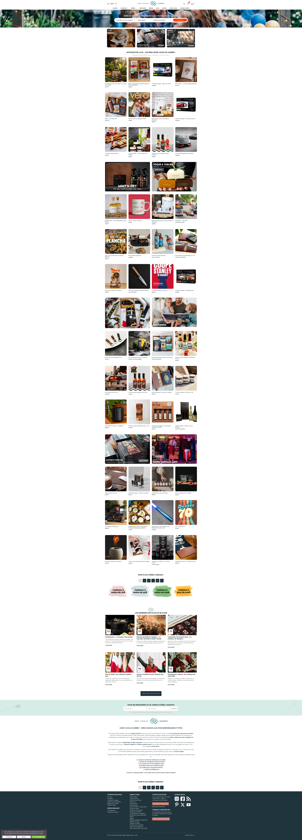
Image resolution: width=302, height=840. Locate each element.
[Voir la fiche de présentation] (116, 69)
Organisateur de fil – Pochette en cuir (185, 561)
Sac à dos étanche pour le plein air (137, 357)
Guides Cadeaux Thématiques (137, 813)
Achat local (173, 8)
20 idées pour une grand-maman (152, 767)
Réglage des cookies (112, 803)
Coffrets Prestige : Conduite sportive (185, 118)
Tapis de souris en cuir (111, 493)
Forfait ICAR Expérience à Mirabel (184, 153)
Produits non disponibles (136, 810)
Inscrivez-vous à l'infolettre (136, 825)
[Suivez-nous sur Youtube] (188, 804)
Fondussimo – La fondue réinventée (119, 637)
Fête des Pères (133, 803)
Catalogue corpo (160, 819)
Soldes (164, 8)
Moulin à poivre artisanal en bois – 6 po (138, 425)
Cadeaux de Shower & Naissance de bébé (152, 760)
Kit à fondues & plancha (134, 255)
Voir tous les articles (151, 693)
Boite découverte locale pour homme (162, 357)
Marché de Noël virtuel (135, 800)
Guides (133, 8)
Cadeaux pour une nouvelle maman (152, 765)
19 (157, 580)
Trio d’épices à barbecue (111, 526)
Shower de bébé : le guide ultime (138, 806)
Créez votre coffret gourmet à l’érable (138, 561)
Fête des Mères (134, 805)
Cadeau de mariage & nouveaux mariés (152, 761)
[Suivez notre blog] (188, 798)
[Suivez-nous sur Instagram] (177, 798)
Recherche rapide (134, 808)
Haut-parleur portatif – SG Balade (114, 425)
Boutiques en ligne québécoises (138, 815)
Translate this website (112, 812)
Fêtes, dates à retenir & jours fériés (138, 828)
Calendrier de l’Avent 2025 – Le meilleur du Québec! (180, 638)
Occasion (123, 8)
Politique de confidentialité (114, 801)
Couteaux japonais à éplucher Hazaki (138, 290)
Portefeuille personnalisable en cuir (185, 255)
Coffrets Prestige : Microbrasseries (184, 290)
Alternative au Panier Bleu (158, 806)
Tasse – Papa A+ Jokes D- (135, 220)
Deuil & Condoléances (152, 769)
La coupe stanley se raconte (159, 290)
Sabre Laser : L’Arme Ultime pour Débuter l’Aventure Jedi (160, 527)
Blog (157, 8)
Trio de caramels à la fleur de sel (184, 392)
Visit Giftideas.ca (111, 810)
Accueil (115, 8)
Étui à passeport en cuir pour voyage (162, 392)
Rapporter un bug (134, 821)
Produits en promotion (135, 811)
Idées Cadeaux (133, 797)
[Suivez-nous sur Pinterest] (177, 804)
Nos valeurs (110, 798)
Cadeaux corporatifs (135, 823)
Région (151, 8)
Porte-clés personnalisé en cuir (113, 357)
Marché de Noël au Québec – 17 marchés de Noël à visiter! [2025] (149, 638)
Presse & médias (111, 805)
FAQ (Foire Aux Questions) (136, 826)
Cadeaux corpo (184, 8)
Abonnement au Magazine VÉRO (137, 118)
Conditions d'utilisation (113, 800)
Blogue (131, 818)
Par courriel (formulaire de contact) (161, 797)
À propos (109, 797)
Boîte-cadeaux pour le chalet (183, 493)
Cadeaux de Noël (134, 798)
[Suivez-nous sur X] (182, 804)
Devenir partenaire (160, 803)
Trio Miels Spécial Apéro (111, 153)
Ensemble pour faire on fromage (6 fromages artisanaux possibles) (137, 527)
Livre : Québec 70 (180, 526)
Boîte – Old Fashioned (111, 118)
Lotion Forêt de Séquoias (159, 255)
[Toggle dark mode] (116, 3)
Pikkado (132, 816)
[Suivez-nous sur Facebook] (182, 798)
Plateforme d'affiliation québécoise (138, 820)
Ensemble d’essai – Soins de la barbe (138, 493)
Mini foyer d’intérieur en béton (113, 561)
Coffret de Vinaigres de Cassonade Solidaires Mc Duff (161, 426)
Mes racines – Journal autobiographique (186, 83)
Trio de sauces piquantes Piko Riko (137, 392)
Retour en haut (189, 835)
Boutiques (143, 8)
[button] (193, 4)
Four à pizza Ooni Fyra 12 (111, 392)
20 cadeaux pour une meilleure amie (152, 763)
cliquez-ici (163, 798)
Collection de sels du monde (160, 493)
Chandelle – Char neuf (181, 220)
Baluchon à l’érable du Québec (113, 290)
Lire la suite (108, 645)
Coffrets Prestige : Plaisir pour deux (161, 83)
